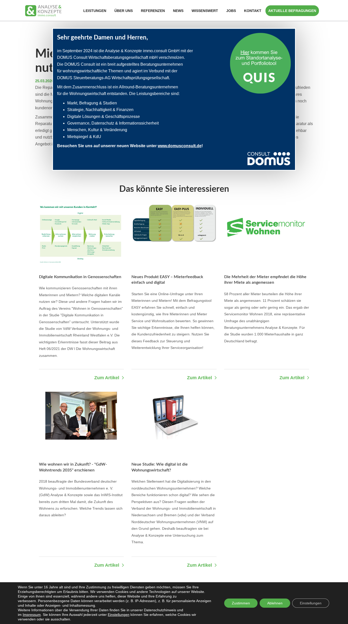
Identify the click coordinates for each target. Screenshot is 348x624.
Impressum (32, 615)
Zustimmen (241, 603)
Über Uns (123, 11)
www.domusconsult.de (180, 146)
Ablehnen (275, 603)
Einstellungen (118, 615)
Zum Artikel (106, 377)
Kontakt (252, 11)
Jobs (231, 11)
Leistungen (94, 11)
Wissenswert (205, 11)
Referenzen (153, 11)
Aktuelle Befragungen (292, 11)
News (178, 11)
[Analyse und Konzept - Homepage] (43, 10)
